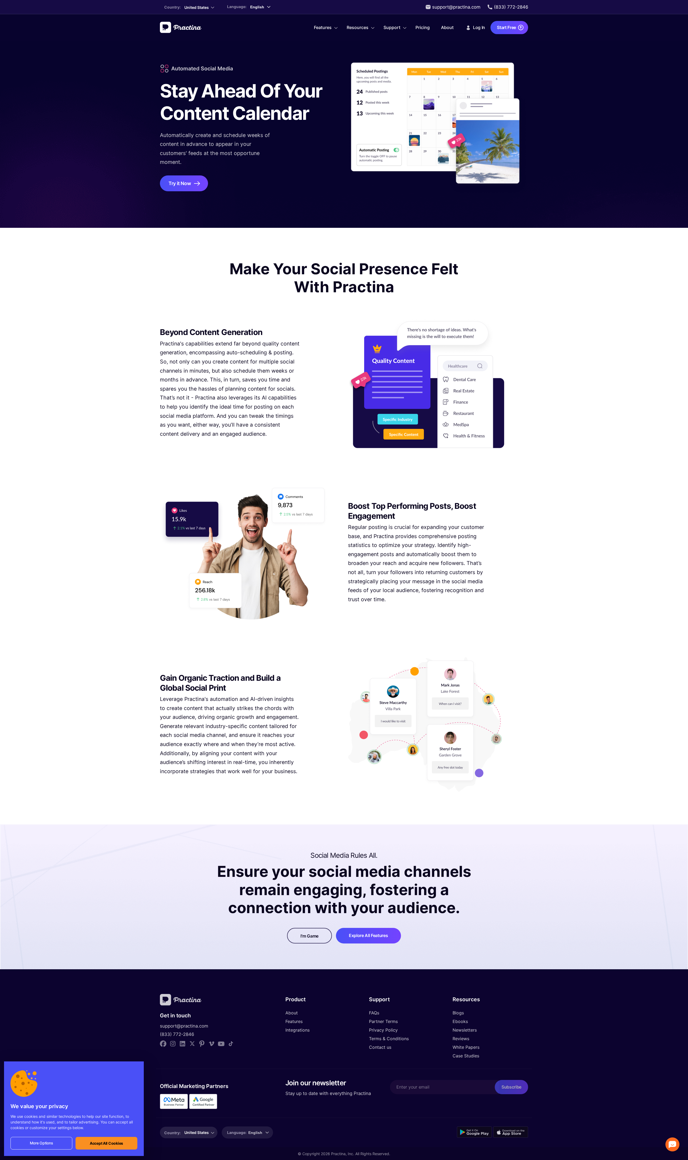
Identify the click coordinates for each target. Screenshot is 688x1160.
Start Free (506, 27)
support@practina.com (456, 7)
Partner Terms (383, 1021)
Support (392, 27)
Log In (479, 27)
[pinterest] (202, 1043)
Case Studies (466, 1055)
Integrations (297, 1030)
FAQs (374, 1012)
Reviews (461, 1038)
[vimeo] (211, 1043)
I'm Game (309, 936)
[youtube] (221, 1043)
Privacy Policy (383, 1030)
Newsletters (465, 1030)
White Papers (466, 1047)
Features (323, 27)
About (447, 27)
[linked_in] (182, 1043)
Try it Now (180, 183)
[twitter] (192, 1043)
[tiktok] (231, 1043)
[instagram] (173, 1043)
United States (196, 7)
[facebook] (163, 1043)
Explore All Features (368, 935)
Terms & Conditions (389, 1038)
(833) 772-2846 (511, 7)
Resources (357, 27)
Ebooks (460, 1021)
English (255, 1132)
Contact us (380, 1047)
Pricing (422, 27)
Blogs (458, 1012)
